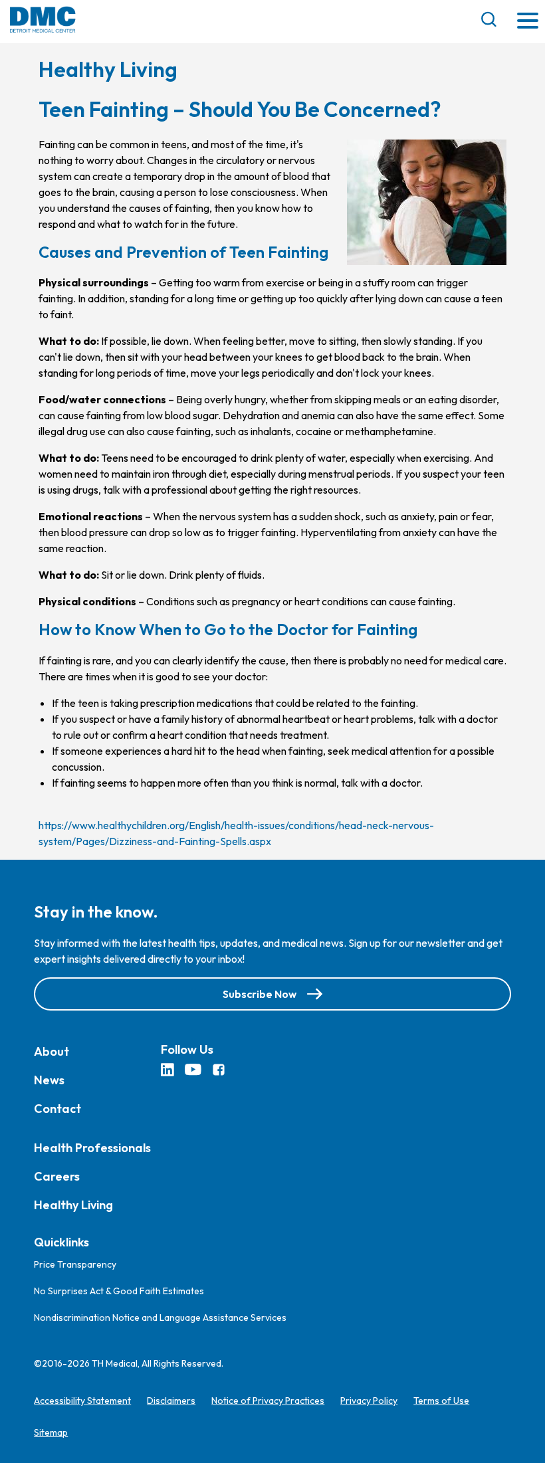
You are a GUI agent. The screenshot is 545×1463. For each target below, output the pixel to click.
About (51, 1051)
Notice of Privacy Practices (267, 1401)
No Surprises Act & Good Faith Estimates (119, 1291)
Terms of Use (441, 1401)
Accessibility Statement (82, 1401)
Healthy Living (73, 1205)
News (49, 1080)
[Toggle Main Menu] (527, 22)
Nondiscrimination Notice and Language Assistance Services (160, 1317)
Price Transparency (75, 1264)
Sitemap (51, 1432)
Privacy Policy (368, 1401)
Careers (57, 1176)
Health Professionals (92, 1147)
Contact (57, 1108)
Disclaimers (171, 1401)
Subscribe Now (259, 994)
